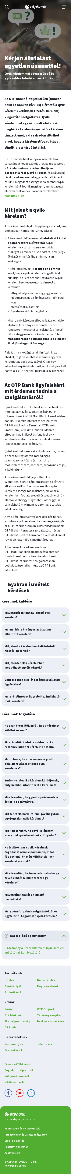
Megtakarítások (48, 986)
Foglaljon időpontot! (19, 1070)
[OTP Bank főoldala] (35, 7)
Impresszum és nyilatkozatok (22, 1129)
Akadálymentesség (17, 1021)
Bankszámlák (46, 980)
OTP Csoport (45, 1009)
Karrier (9, 1009)
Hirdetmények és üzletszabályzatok (26, 1135)
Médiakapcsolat (15, 1082)
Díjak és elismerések (50, 1021)
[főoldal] (35, 1115)
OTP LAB (10, 1027)
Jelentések (44, 1044)
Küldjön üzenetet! (17, 1076)
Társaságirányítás (49, 1015)
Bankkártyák (13, 986)
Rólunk (10, 1002)
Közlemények (14, 1044)
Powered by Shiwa (15, 1166)
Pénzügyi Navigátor (16, 1147)
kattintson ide (14, 196)
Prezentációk (14, 1050)
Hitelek (9, 980)
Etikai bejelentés (14, 1141)
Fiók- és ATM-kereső (18, 1064)
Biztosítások (13, 992)
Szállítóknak (13, 1015)
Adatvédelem (12, 1153)
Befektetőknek (16, 1037)
